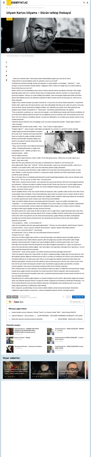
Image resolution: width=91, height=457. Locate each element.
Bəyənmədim (78, 302)
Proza (17, 7)
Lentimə (68, 297)
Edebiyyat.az (12, 7)
